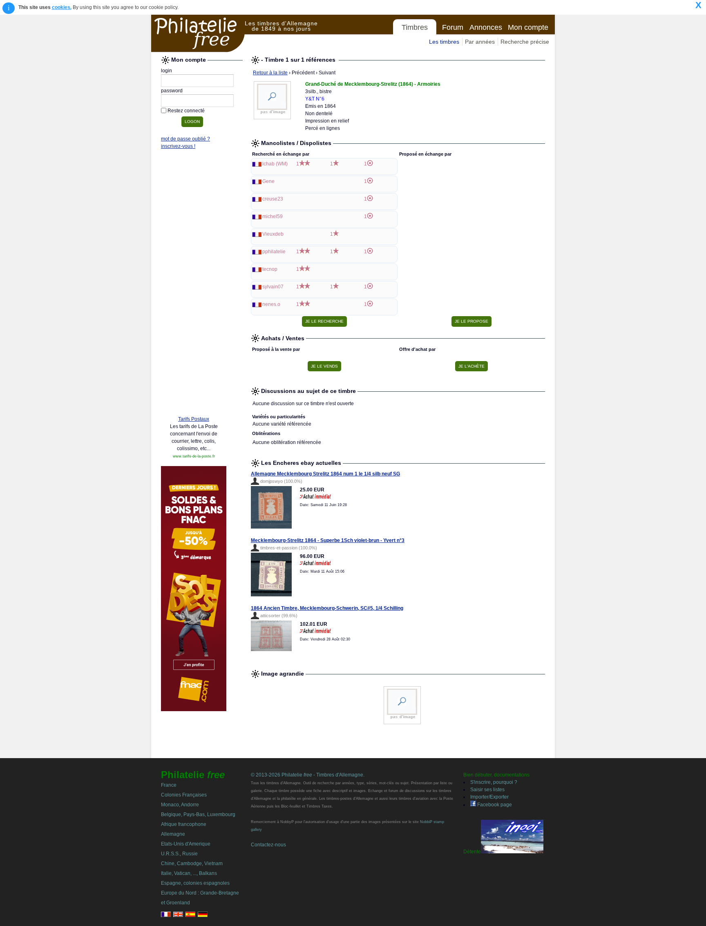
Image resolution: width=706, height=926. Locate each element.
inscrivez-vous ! (178, 146)
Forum (452, 27)
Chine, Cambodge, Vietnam (192, 863)
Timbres (415, 27)
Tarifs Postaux (193, 419)
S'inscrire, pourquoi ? (493, 782)
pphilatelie (274, 251)
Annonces (485, 27)
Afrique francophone (183, 824)
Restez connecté (186, 111)
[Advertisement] (193, 284)
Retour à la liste (270, 73)
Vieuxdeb (273, 234)
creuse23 (272, 199)
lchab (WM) (275, 164)
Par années (480, 41)
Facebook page (494, 805)
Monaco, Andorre (180, 805)
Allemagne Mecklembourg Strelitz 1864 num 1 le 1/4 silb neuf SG (325, 474)
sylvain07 (273, 287)
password (172, 91)
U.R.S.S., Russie (179, 854)
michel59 (272, 216)
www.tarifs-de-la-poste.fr (194, 456)
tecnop (269, 269)
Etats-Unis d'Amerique (185, 844)
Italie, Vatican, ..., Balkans (189, 873)
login (166, 71)
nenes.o (271, 304)
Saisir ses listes (487, 789)
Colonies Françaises (184, 795)
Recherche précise (524, 41)
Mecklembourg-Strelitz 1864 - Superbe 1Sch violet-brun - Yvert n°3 (327, 540)
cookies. (61, 7)
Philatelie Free (198, 33)
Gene (268, 181)
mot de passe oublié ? (185, 139)
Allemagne (173, 834)
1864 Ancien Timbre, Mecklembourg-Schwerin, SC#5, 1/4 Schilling (327, 608)
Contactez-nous (268, 845)
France (168, 785)
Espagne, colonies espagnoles (195, 883)
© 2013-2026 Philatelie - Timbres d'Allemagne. (307, 775)
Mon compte (528, 27)
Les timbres (444, 41)
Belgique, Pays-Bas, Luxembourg (198, 814)
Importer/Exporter (489, 797)
